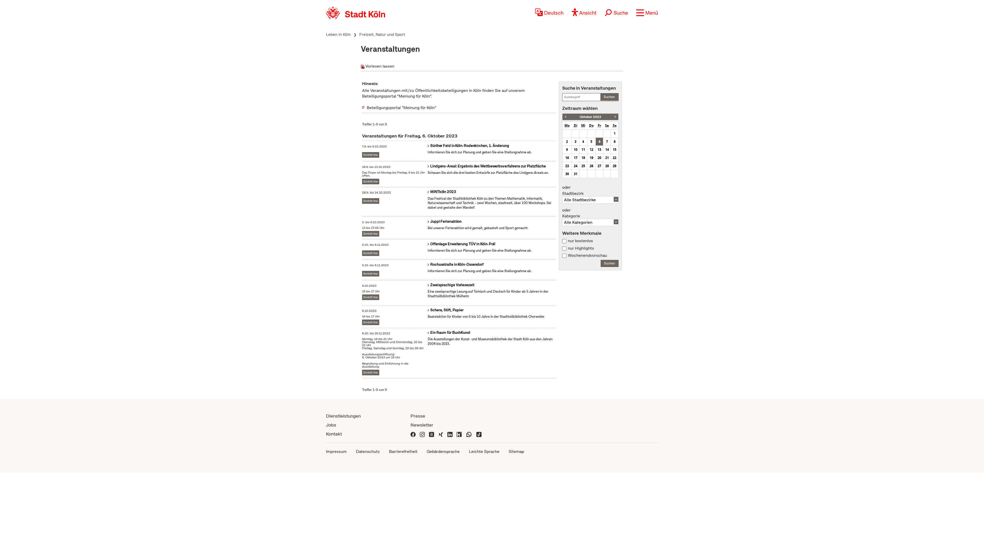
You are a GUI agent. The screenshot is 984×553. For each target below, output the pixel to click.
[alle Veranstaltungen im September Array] (565, 117)
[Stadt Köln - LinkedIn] (450, 433)
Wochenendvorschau (587, 255)
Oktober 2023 (590, 117)
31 (575, 174)
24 (575, 166)
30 (567, 174)
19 (591, 157)
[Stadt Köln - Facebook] (413, 433)
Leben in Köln (338, 34)
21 (607, 157)
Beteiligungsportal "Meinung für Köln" (401, 107)
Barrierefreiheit (403, 451)
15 (614, 149)
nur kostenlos (580, 241)
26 (591, 166)
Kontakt (334, 434)
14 (607, 149)
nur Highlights (581, 248)
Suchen (609, 97)
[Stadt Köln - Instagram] (422, 433)
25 (583, 166)
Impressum (336, 451)
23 (567, 166)
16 (567, 157)
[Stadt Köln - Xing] (440, 433)
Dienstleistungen (343, 416)
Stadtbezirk (572, 190)
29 (614, 166)
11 (583, 149)
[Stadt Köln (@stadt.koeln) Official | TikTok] (479, 433)
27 (599, 166)
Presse (418, 416)
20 (599, 157)
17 (575, 157)
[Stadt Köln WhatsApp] (469, 433)
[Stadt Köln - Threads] (431, 433)
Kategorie (571, 213)
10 (575, 149)
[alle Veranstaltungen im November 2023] (615, 117)
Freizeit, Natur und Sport (382, 34)
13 (599, 149)
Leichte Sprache (484, 451)
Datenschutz (368, 451)
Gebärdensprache (443, 451)
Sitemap (516, 451)
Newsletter (422, 425)
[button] (647, 12)
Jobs (331, 425)
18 (583, 157)
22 (614, 157)
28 (607, 166)
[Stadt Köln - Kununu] (459, 433)
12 (591, 149)
